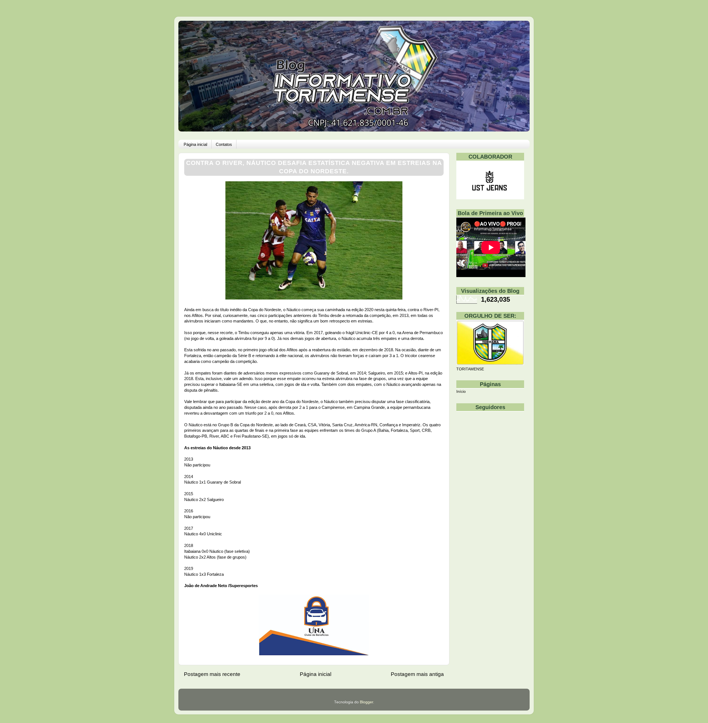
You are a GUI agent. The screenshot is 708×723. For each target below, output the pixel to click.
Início (461, 391)
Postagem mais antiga (417, 674)
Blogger (366, 702)
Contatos (224, 144)
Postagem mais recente (212, 674)
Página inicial (195, 144)
